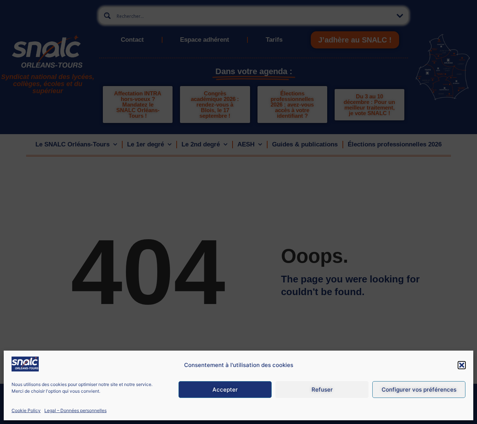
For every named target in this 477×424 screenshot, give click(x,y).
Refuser (322, 389)
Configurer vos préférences (419, 389)
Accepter (225, 389)
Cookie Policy (26, 410)
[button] (461, 365)
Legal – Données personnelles (75, 410)
